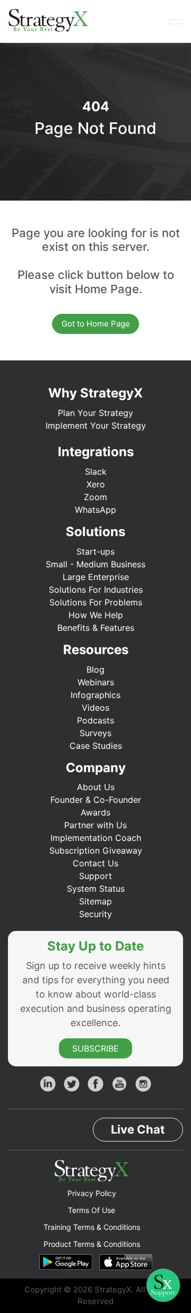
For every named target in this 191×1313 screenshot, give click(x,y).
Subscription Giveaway (95, 850)
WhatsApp (95, 509)
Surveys (95, 733)
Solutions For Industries (96, 589)
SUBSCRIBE (95, 1048)
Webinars (95, 682)
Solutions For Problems (95, 602)
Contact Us (95, 863)
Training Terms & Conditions (92, 1227)
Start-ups (95, 551)
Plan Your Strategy (95, 413)
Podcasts (95, 720)
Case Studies (96, 745)
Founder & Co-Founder (95, 799)
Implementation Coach (95, 837)
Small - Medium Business (95, 564)
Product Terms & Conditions (92, 1243)
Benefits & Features (95, 627)
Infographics (95, 695)
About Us (96, 787)
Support (95, 876)
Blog (95, 669)
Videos (95, 707)
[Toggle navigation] (176, 21)
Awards (95, 812)
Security (95, 914)
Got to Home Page (96, 324)
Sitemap (95, 901)
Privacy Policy (91, 1193)
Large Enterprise (96, 577)
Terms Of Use (91, 1210)
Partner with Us (95, 825)
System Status (96, 888)
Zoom (95, 497)
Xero (95, 484)
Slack (96, 471)
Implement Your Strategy (96, 425)
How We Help (95, 615)
